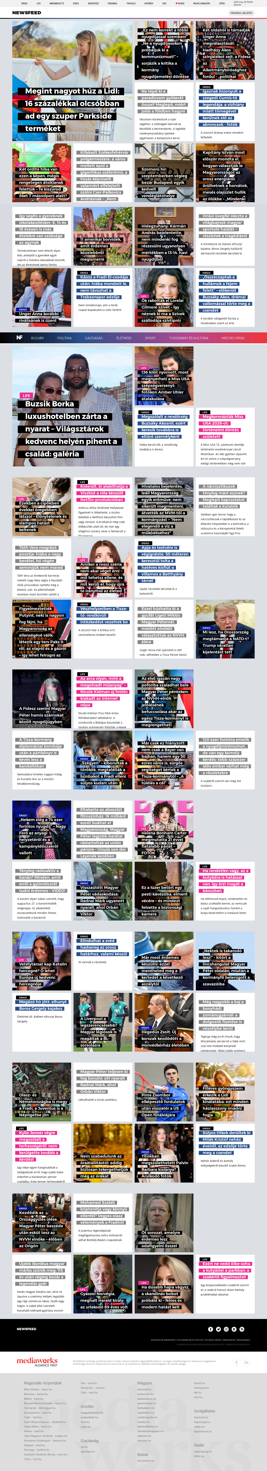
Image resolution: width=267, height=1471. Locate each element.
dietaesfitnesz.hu (147, 1426)
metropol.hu (201, 1387)
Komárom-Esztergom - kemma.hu (45, 1440)
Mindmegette (57, 3)
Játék (222, 3)
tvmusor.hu (144, 1440)
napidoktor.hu (145, 1412)
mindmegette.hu (147, 1417)
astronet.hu (144, 1389)
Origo (24, 3)
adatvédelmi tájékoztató (163, 1340)
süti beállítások (213, 1340)
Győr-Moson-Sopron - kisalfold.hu (45, 1422)
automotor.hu (145, 1394)
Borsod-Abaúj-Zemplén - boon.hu (44, 1403)
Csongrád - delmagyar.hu (40, 1407)
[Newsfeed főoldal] (26, 1329)
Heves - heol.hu (34, 1431)
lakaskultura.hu (146, 1398)
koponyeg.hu (202, 1422)
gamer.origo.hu (146, 1403)
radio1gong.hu (203, 1451)
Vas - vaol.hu (89, 1383)
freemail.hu (201, 1417)
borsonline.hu (145, 1460)
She (164, 3)
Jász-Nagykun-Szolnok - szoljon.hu (45, 1435)
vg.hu (84, 1446)
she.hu (198, 1397)
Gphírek (148, 3)
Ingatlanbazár (201, 3)
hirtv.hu (85, 1422)
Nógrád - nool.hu (34, 1445)
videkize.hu (144, 1435)
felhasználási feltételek (190, 1340)
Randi (181, 3)
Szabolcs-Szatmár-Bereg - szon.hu (45, 1454)
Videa (76, 3)
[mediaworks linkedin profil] (246, 1362)
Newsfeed (93, 3)
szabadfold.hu (89, 1417)
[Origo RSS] (241, 1329)
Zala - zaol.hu (89, 1392)
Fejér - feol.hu (32, 1417)
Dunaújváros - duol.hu (37, 1412)
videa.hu (199, 1426)
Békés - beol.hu (33, 1398)
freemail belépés (241, 13)
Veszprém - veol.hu (93, 1387)
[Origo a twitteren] (218, 1329)
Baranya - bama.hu (36, 1394)
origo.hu (86, 1426)
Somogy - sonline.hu (36, 1449)
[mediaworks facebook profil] (236, 1362)
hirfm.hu (199, 1456)
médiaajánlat (243, 1340)
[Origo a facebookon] (210, 1329)
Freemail (112, 3)
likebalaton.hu (146, 1407)
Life (39, 3)
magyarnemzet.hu (92, 1412)
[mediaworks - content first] (37, 1362)
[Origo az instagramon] (226, 1329)
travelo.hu (143, 1422)
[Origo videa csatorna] (234, 1329)
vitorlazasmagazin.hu (150, 1431)
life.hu (198, 1392)
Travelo (130, 3)
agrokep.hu (88, 1451)
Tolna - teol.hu (33, 1459)
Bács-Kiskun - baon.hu (38, 1389)
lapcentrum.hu (203, 1431)
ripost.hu (199, 1383)
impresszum (229, 1340)
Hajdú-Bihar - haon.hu (37, 1426)
